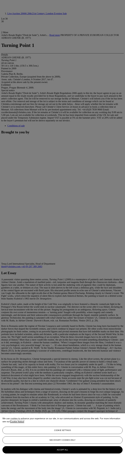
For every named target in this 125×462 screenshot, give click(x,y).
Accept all (62, 450)
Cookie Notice (17, 421)
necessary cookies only (62, 440)
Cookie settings (62, 430)
